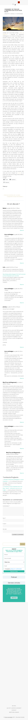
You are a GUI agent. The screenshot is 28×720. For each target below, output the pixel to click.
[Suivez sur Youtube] (19, 2)
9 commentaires (19, 13)
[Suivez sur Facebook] (21, 2)
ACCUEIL (14, 705)
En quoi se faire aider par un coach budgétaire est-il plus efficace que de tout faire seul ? (14, 591)
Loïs (4, 267)
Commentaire (6, 506)
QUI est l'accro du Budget (14, 708)
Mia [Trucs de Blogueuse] (10, 382)
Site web (5, 529)
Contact (14, 710)
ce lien (19, 173)
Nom (4, 518)
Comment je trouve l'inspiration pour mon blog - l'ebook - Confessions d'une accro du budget (12, 488)
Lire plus (14, 597)
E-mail (4, 523)
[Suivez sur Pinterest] (24, 2)
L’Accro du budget (8, 717)
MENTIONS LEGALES (14, 712)
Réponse (22, 230)
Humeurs (13, 13)
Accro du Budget (8, 234)
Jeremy (5, 307)
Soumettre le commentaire (17, 534)
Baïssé (4, 208)
